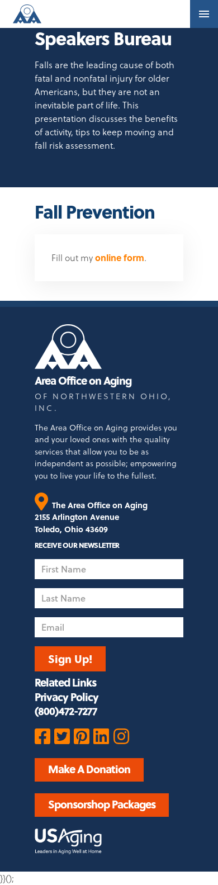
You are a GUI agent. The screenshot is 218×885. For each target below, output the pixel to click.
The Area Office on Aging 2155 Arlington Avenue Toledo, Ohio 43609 (91, 517)
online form (119, 257)
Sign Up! (70, 658)
